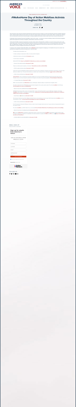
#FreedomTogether (53, 77)
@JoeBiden (55, 85)
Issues (36, 8)
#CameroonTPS (25, 99)
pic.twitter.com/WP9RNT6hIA (25, 86)
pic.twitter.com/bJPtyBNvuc (24, 93)
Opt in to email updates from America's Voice (17, 159)
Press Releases (31, 8)
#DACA (46, 113)
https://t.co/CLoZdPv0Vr (60, 113)
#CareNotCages (43, 92)
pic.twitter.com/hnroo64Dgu (58, 107)
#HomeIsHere (34, 65)
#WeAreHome (32, 61)
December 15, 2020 (29, 63)
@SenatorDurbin (16, 76)
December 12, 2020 (30, 68)
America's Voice (59, 1)
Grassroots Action (36, 14)
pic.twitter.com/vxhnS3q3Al (40, 61)
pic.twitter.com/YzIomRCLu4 (18, 114)
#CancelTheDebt (38, 107)
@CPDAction (62, 92)
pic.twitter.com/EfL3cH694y (42, 65)
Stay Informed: (46, 5)
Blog (46, 14)
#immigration (29, 56)
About (24, 8)
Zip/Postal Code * (14, 152)
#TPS (51, 113)
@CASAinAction (56, 92)
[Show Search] (66, 8)
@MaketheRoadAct (49, 92)
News (48, 8)
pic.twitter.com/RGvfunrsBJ (57, 71)
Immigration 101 (42, 8)
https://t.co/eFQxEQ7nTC (25, 61)
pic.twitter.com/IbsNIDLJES (40, 99)
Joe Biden (42, 14)
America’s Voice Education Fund (57, 8)
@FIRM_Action (16, 93)
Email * (12, 149)
